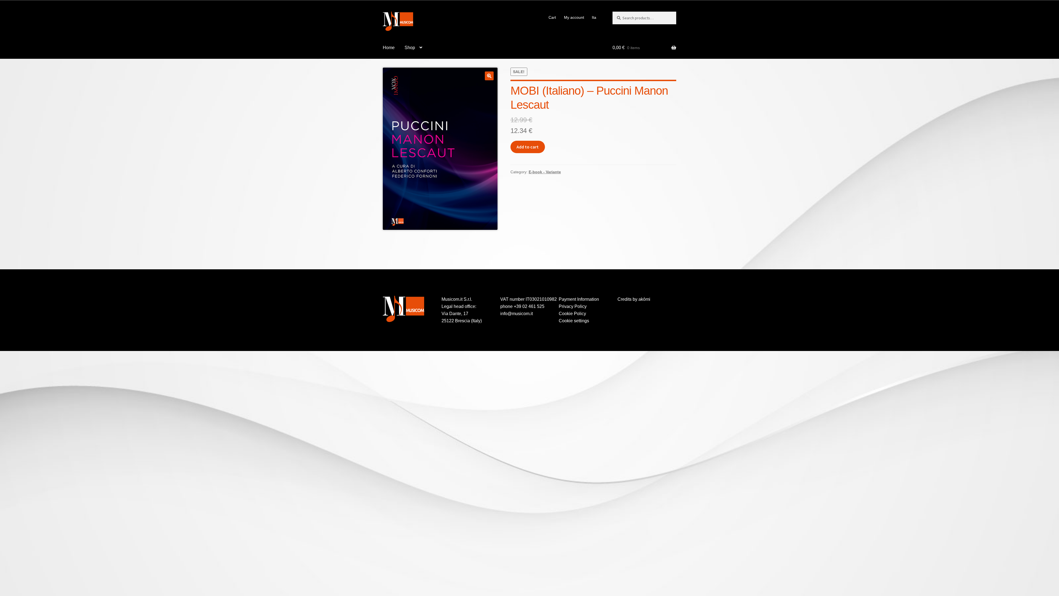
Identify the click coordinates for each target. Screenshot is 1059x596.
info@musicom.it (516, 313)
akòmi (644, 299)
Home (389, 47)
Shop (410, 47)
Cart (552, 17)
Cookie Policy (572, 313)
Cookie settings (574, 320)
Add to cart (528, 147)
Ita (594, 17)
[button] (489, 75)
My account (574, 17)
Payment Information (579, 299)
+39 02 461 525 (529, 306)
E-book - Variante (545, 172)
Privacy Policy (573, 306)
